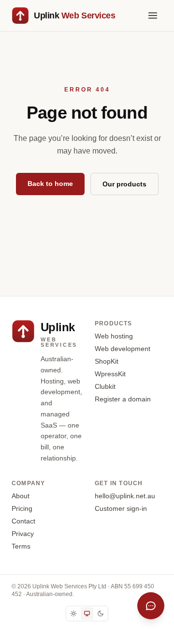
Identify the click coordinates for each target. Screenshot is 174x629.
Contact (23, 521)
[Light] (73, 613)
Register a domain (123, 399)
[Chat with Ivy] (150, 605)
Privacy (23, 533)
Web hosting (114, 336)
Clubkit (105, 386)
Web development (122, 349)
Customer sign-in (121, 508)
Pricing (22, 508)
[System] (87, 613)
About (20, 496)
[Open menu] (152, 15)
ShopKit (106, 361)
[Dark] (100, 613)
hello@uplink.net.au (125, 496)
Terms (21, 546)
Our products (124, 184)
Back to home (50, 183)
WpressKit (110, 374)
